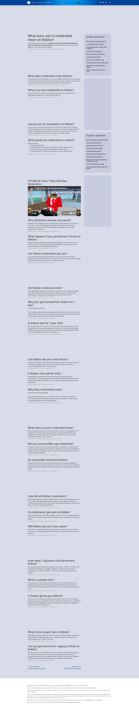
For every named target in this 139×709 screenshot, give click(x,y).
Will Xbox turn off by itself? (73, 668)
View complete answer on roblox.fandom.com (48, 154)
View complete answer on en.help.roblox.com (48, 97)
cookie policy (89, 700)
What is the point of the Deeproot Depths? (95, 66)
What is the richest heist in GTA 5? (95, 54)
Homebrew (40, 2)
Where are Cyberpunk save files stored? (97, 140)
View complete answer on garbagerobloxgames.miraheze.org (52, 85)
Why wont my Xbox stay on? (94, 151)
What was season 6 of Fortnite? (94, 145)
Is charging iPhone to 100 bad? (94, 44)
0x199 (67, 685)
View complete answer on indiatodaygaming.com (49, 231)
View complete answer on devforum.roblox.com (49, 574)
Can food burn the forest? (93, 57)
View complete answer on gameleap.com (47, 607)
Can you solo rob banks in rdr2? (95, 60)
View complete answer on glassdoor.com (47, 521)
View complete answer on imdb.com (46, 535)
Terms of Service (69, 702)
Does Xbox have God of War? (36, 668)
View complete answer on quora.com (46, 248)
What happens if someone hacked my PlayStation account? (96, 160)
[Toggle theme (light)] (110, 2)
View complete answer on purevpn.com (47, 318)
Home (33, 2)
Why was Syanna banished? (93, 142)
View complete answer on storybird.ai (46, 590)
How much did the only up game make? (97, 62)
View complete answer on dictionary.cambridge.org (49, 402)
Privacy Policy (59, 702)
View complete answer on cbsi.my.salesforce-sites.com (50, 438)
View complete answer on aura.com (46, 384)
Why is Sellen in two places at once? (96, 41)
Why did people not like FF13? (94, 157)
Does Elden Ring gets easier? (94, 51)
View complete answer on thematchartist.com (48, 454)
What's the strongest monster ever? (96, 154)
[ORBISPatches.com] (28, 2)
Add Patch (48, 2)
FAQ (79, 702)
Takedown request (33, 49)
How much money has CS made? (95, 164)
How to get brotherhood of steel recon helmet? (97, 167)
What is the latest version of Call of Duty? (95, 70)
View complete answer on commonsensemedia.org (49, 334)
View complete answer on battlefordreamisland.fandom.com (51, 49)
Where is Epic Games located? (94, 148)
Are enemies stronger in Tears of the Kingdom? (96, 47)
